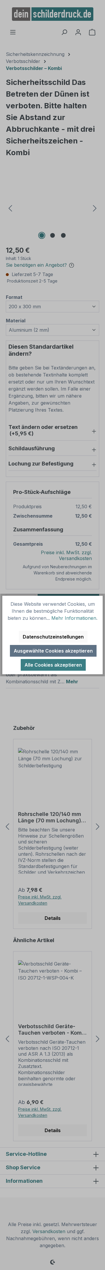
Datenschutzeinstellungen (53, 637)
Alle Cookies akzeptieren (53, 665)
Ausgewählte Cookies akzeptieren (53, 651)
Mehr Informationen (73, 618)
